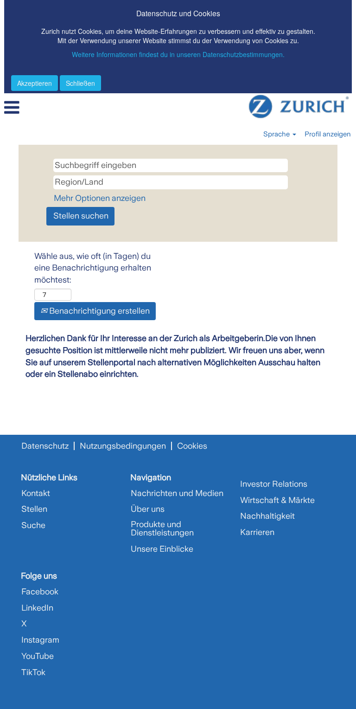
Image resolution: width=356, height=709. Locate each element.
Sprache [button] (277, 134)
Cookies (192, 446)
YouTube (37, 656)
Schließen (80, 83)
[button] (59, 108)
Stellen (34, 509)
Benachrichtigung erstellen (98, 311)
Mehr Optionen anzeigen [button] (100, 198)
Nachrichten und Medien (177, 493)
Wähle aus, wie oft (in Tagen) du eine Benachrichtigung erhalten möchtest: (92, 267)
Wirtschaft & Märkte (277, 500)
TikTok (33, 672)
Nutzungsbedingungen (123, 446)
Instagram (40, 640)
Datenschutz (45, 446)
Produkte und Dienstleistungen (162, 528)
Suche (33, 525)
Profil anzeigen (328, 134)
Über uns (148, 509)
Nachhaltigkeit (267, 516)
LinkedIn (37, 607)
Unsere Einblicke (162, 549)
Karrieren (257, 532)
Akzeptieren (34, 83)
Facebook (39, 591)
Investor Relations (273, 484)
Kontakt (35, 493)
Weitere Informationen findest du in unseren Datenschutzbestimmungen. (178, 54)
